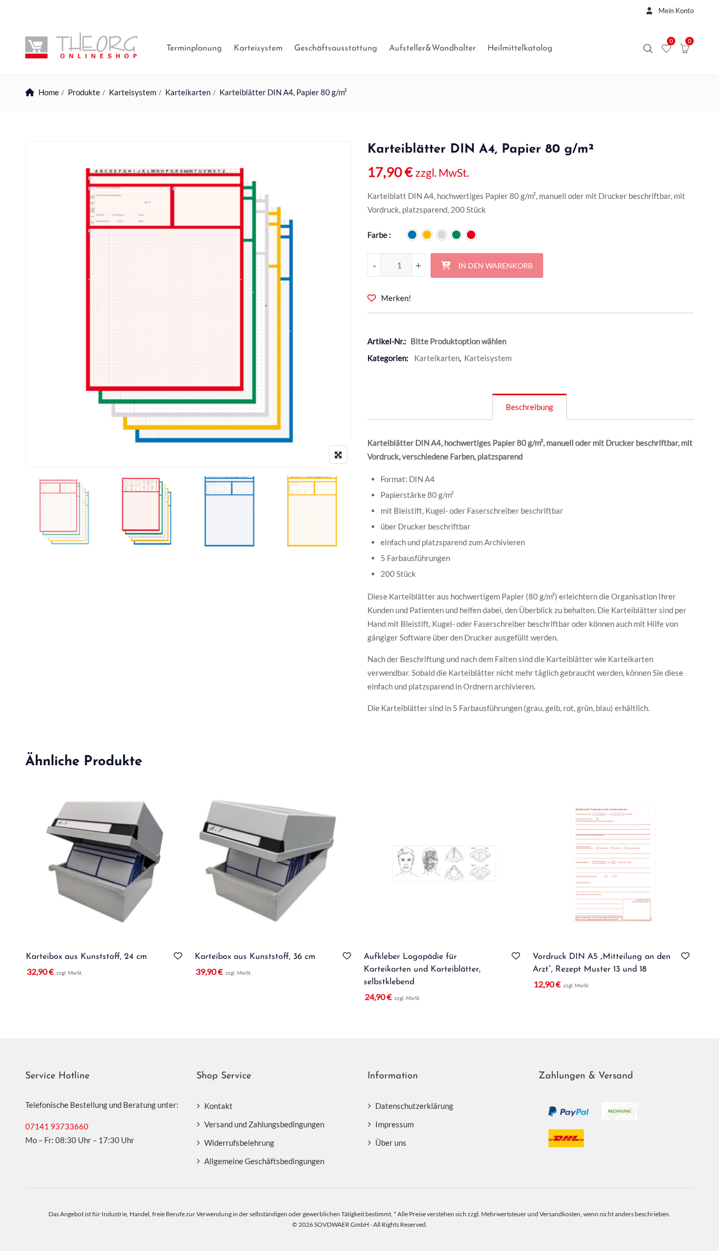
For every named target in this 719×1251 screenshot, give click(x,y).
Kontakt (218, 1105)
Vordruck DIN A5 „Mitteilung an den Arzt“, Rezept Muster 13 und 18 (602, 963)
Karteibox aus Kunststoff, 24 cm (86, 957)
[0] (666, 49)
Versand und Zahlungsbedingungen (264, 1124)
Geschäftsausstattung (335, 48)
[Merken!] (180, 956)
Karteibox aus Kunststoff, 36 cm (255, 957)
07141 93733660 (56, 1126)
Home (48, 92)
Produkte (84, 92)
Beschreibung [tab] (529, 407)
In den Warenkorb (495, 265)
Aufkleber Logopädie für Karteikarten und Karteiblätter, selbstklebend (422, 969)
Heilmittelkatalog (520, 48)
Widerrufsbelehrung (239, 1142)
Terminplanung (194, 48)
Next (329, 513)
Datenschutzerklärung (414, 1105)
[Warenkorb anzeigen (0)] (685, 49)
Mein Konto (675, 10)
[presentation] (32, 905)
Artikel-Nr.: (386, 341)
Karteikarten (188, 92)
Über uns (390, 1142)
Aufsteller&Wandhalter (432, 48)
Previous (47, 513)
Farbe (377, 234)
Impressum (394, 1124)
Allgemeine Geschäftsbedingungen (264, 1161)
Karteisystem (258, 48)
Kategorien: (387, 358)
